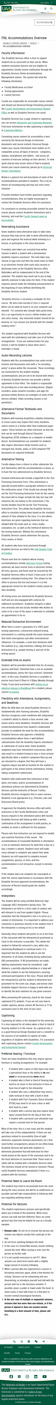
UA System (8, 1347)
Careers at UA (23, 1347)
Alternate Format (34, 563)
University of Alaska (15, 1384)
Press (17, 1353)
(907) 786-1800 (12, 2)
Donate (7, 1353)
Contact (37, 1347)
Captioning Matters (13, 130)
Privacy (28, 1353)
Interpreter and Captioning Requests (34, 122)
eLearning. (14, 692)
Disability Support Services (15, 43)
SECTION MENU (43, 22)
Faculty (33, 43)
